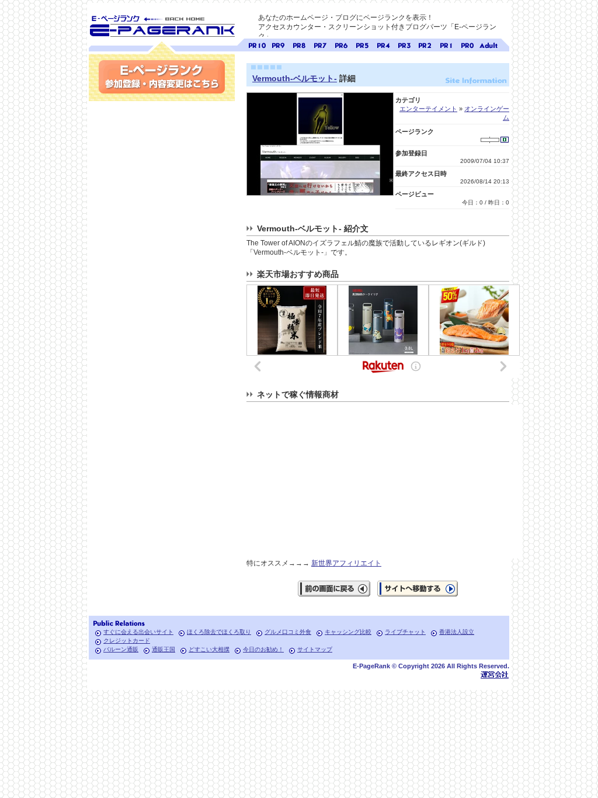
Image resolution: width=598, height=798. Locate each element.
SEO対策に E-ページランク (162, 24)
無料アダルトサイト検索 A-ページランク (488, 44)
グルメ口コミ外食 (288, 632)
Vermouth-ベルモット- (294, 78)
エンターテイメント (428, 108)
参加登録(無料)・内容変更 (162, 76)
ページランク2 (425, 44)
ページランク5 (362, 44)
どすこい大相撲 (209, 649)
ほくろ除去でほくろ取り (219, 632)
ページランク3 (404, 44)
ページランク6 (341, 44)
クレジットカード (126, 640)
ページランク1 (446, 44)
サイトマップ (314, 649)
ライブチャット (405, 632)
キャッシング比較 (348, 632)
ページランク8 (299, 44)
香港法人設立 (456, 632)
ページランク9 (277, 44)
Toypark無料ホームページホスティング (494, 674)
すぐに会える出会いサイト (138, 632)
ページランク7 (320, 44)
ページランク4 (383, 44)
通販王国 (163, 649)
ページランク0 (467, 44)
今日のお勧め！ (263, 649)
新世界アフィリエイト (346, 563)
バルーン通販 (120, 649)
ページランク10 (256, 44)
